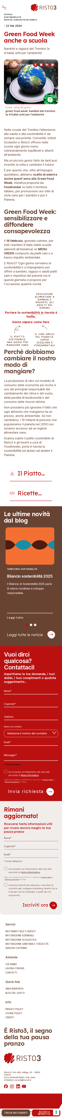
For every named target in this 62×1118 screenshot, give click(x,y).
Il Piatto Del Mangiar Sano (30, 474)
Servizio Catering (16, 948)
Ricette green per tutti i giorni (31, 493)
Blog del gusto (15, 993)
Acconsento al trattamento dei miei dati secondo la (29, 774)
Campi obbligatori (12, 764)
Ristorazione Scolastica (20, 940)
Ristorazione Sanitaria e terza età (26, 944)
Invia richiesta (27, 791)
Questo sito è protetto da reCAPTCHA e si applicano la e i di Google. (29, 781)
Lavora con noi (14, 968)
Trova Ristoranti (15, 1113)
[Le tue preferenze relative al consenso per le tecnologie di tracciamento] (56, 1112)
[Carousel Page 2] (31, 625)
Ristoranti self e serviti (20, 931)
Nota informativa (30, 775)
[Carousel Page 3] (35, 625)
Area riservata (14, 989)
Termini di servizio (12, 782)
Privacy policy (48, 780)
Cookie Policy (13, 1013)
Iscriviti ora (35, 905)
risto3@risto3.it (23, 1080)
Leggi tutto (15, 617)
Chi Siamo (11, 964)
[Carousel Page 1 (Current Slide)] (27, 625)
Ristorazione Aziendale (19, 936)
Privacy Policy (14, 1009)
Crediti (9, 1017)
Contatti (11, 973)
